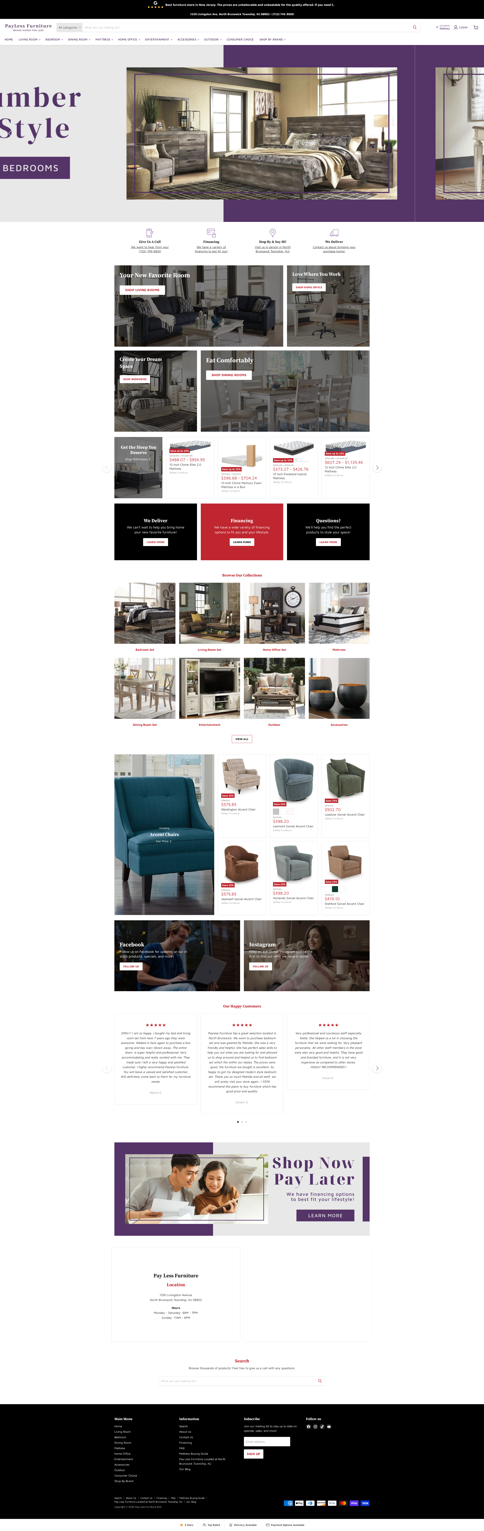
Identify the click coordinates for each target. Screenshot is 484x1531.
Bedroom (53, 39)
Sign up (253, 1454)
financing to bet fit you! (211, 251)
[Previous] (106, 467)
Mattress (103, 39)
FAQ (182, 1448)
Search (183, 1426)
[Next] (377, 467)
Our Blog (185, 1469)
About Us (185, 1431)
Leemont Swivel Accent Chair (293, 826)
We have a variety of (211, 247)
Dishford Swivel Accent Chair (344, 903)
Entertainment (157, 39)
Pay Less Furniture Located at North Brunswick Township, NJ (148, 1501)
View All (241, 739)
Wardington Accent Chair (238, 809)
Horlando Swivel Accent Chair (293, 898)
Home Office (128, 39)
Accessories (187, 39)
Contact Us (186, 1437)
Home (9, 39)
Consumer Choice (240, 39)
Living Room (28, 39)
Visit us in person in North (273, 247)
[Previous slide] (10, 133)
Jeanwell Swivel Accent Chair (241, 899)
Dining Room (78, 39)
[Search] (415, 27)
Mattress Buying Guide (193, 1453)
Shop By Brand (272, 39)
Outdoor (212, 39)
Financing (185, 1442)
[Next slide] (473, 133)
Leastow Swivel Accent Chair (345, 814)
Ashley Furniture (178, 472)
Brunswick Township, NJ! (273, 251)
